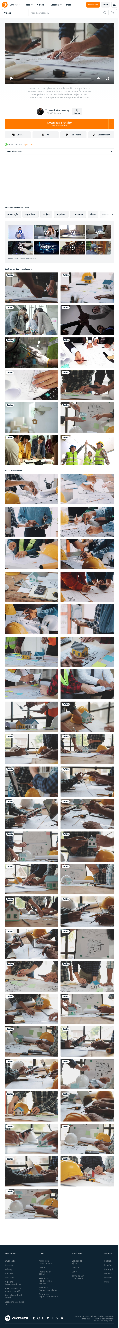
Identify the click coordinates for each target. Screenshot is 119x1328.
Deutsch (106, 1272)
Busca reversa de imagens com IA (13, 1288)
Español (106, 1263)
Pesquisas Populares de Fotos (47, 1287)
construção (12, 213)
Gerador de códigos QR (14, 1301)
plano (93, 213)
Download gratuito (59, 124)
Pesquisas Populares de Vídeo (44, 1295)
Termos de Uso (83, 1317)
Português (107, 1268)
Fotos (27, 4)
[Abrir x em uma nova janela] (57, 1317)
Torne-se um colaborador (77, 1275)
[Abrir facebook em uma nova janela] (34, 1317)
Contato (74, 1266)
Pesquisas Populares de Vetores (44, 1279)
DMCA (41, 1266)
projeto (46, 213)
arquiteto (61, 213)
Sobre (73, 1270)
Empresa (9, 1272)
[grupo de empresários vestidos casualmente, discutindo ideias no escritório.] (31, 319)
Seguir (77, 113)
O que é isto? (28, 144)
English (105, 1259)
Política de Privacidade (102, 1317)
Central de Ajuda (76, 1260)
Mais (68, 4)
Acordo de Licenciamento (45, 1260)
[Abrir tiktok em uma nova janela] (52, 1317)
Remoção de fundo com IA (14, 1295)
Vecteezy (9, 1263)
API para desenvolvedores (13, 1281)
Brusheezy (10, 1259)
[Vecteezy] (5, 5)
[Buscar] (105, 13)
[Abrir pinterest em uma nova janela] (48, 1317)
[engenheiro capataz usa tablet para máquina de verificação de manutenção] (31, 351)
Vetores (14, 4)
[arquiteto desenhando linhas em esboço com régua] (31, 384)
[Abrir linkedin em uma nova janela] (43, 1317)
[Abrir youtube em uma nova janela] (62, 1317)
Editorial (55, 4)
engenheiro (30, 213)
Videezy (8, 1268)
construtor (78, 213)
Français (106, 1276)
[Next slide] (107, 213)
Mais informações (14, 150)
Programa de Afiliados (44, 1271)
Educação (9, 1276)
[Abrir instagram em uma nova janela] (38, 1317)
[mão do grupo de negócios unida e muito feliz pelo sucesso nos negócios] (87, 319)
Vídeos (40, 4)
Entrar (105, 4)
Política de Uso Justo (101, 1319)
